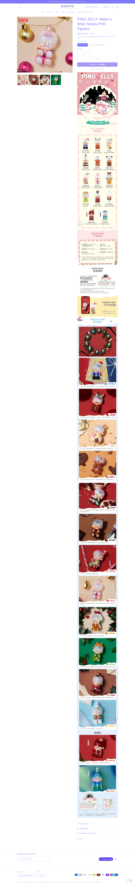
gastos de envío (94, 36)
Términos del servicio (70, 881)
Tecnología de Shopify (32, 882)
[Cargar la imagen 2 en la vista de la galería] (34, 80)
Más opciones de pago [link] (97, 69)
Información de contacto (94, 881)
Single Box (83, 45)
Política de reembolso (44, 881)
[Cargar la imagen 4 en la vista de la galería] (56, 80)
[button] (19, 7)
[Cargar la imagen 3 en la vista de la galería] (45, 80)
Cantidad (79, 49)
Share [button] (81, 839)
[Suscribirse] (48, 859)
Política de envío (82, 881)
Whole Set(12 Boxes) (99, 45)
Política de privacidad (57, 881)
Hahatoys (23, 882)
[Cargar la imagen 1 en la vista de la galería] (22, 80)
